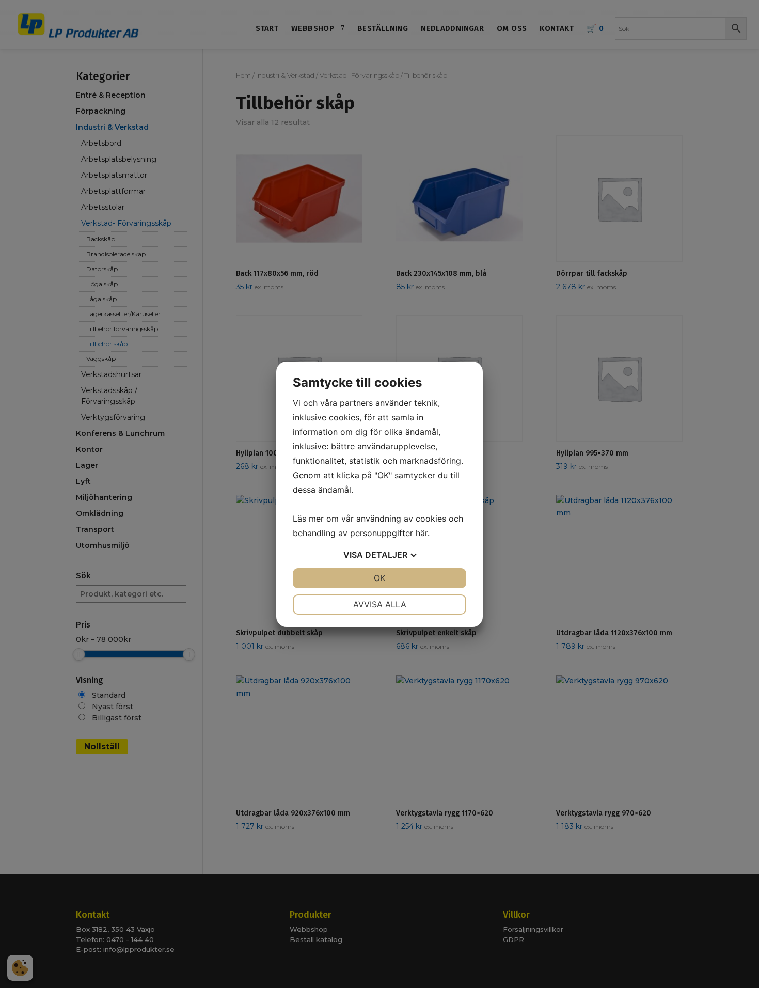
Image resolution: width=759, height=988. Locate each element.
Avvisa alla (379, 604)
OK (379, 578)
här (422, 533)
